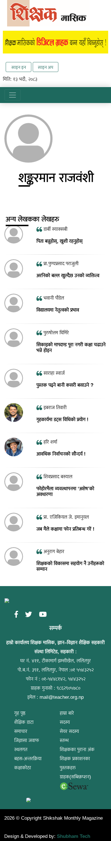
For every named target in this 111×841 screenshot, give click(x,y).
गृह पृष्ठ (19, 713)
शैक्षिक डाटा (24, 722)
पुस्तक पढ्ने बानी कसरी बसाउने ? (64, 385)
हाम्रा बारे (67, 713)
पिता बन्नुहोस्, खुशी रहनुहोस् (59, 241)
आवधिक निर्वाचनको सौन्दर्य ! (61, 454)
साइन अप (45, 67)
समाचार (20, 731)
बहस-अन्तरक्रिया (28, 758)
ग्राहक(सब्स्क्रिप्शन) (75, 777)
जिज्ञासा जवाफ (26, 740)
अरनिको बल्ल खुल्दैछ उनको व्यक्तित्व (67, 275)
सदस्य (65, 722)
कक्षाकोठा (22, 767)
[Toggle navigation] (12, 95)
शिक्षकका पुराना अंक (77, 749)
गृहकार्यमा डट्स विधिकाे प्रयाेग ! (62, 419)
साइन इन (18, 67)
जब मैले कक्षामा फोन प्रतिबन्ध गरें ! (65, 529)
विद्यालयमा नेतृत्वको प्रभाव (57, 310)
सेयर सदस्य (69, 731)
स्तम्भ (64, 740)
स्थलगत (20, 749)
